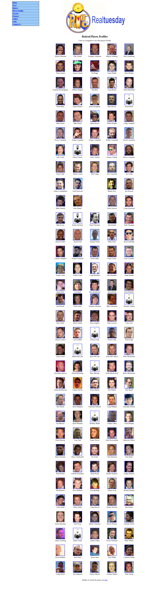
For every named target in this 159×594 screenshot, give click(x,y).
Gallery (15, 19)
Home (15, 3)
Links (15, 21)
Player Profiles (18, 11)
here (105, 580)
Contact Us (17, 24)
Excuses (15, 13)
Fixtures (16, 16)
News (15, 5)
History (15, 8)
